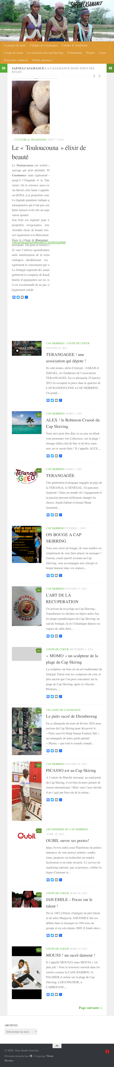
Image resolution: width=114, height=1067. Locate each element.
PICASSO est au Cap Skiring (71, 816)
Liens (102, 53)
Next (99, 76)
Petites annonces (42, 60)
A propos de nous (14, 45)
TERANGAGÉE (60, 521)
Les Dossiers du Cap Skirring (45, 53)
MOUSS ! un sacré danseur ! (70, 1001)
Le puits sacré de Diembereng (71, 762)
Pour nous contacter (16, 60)
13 (52, 78)
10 (42, 78)
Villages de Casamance (44, 45)
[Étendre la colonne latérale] (3, 68)
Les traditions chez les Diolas (49, 93)
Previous (94, 76)
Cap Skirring (55, 389)
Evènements (74, 53)
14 (55, 78)
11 (46, 78)
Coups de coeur (13, 53)
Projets (90, 53)
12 (49, 78)
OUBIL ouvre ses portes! (67, 886)
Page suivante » (90, 1053)
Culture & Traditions (74, 45)
